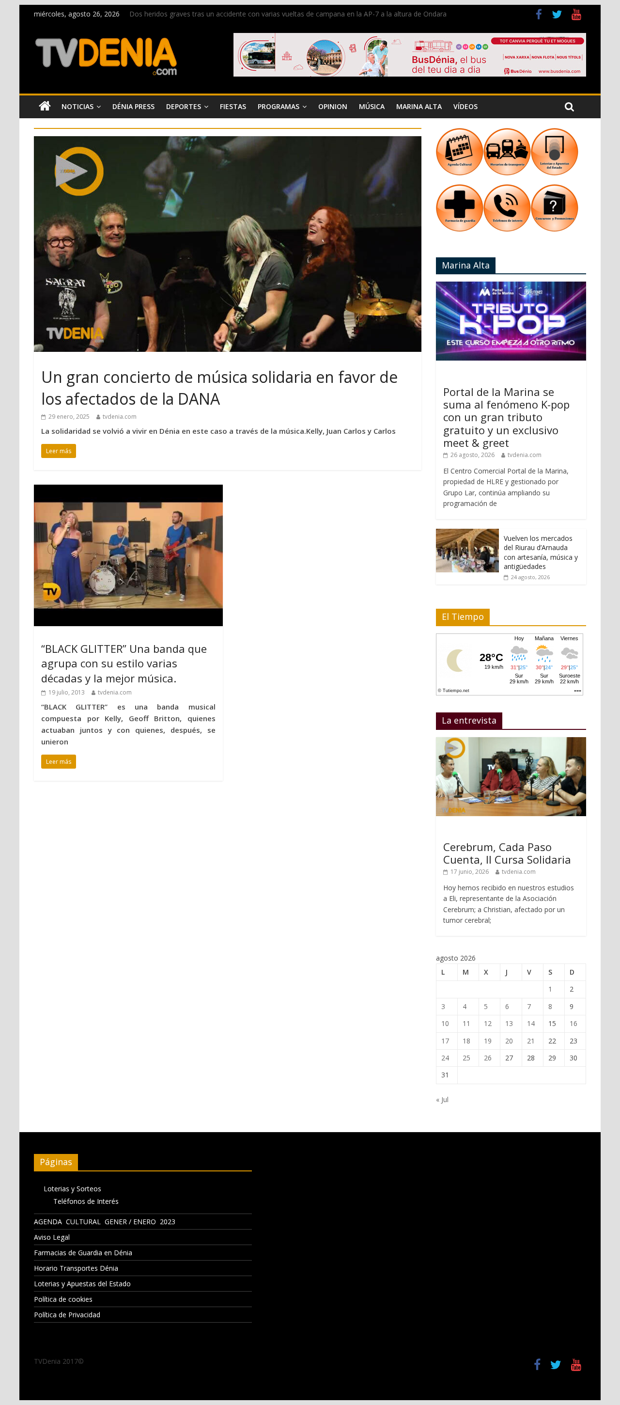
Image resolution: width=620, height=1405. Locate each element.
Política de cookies (63, 1299)
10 (445, 1023)
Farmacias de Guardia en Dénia (83, 1252)
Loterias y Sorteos (72, 1188)
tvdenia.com (120, 416)
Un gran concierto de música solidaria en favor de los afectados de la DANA (219, 387)
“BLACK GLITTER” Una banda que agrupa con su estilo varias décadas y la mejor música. (124, 663)
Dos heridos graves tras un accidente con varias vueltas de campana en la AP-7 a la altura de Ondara (288, 13)
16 (573, 1023)
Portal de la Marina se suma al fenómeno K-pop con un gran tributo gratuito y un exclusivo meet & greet (506, 417)
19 (488, 1040)
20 (509, 1040)
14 (531, 1023)
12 (488, 1023)
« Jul (442, 1099)
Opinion (332, 106)
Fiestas (233, 106)
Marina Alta (419, 106)
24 (445, 1057)
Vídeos (465, 106)
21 (531, 1040)
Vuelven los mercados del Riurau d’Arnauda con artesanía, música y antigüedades (541, 552)
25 (466, 1057)
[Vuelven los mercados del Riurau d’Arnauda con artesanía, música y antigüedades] (467, 533)
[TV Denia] (45, 106)
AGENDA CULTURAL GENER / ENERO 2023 (104, 1221)
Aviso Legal (52, 1237)
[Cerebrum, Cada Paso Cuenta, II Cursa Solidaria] (511, 742)
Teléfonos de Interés (86, 1201)
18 (466, 1040)
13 (509, 1023)
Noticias (77, 106)
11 (466, 1023)
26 (488, 1057)
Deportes (183, 106)
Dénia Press (133, 106)
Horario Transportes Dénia (76, 1268)
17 (445, 1040)
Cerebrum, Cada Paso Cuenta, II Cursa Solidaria (507, 853)
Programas (278, 106)
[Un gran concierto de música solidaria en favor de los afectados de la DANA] (227, 142)
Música (372, 106)
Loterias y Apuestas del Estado (82, 1283)
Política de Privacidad (67, 1314)
